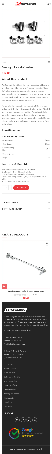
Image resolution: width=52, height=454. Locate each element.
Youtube (34, 419)
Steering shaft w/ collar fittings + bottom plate (26, 291)
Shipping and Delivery (12, 209)
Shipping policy (9, 398)
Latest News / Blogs (10, 381)
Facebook (23, 419)
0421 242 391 (16, 340)
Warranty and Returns (11, 394)
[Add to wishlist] (47, 243)
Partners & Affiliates (10, 385)
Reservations (8, 406)
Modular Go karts (10, 368)
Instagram (17, 419)
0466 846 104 (17, 354)
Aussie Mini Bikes (9, 372)
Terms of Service (9, 389)
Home (4, 62)
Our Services (8, 364)
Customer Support (10, 203)
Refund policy (8, 402)
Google (28, 419)
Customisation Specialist (12, 377)
